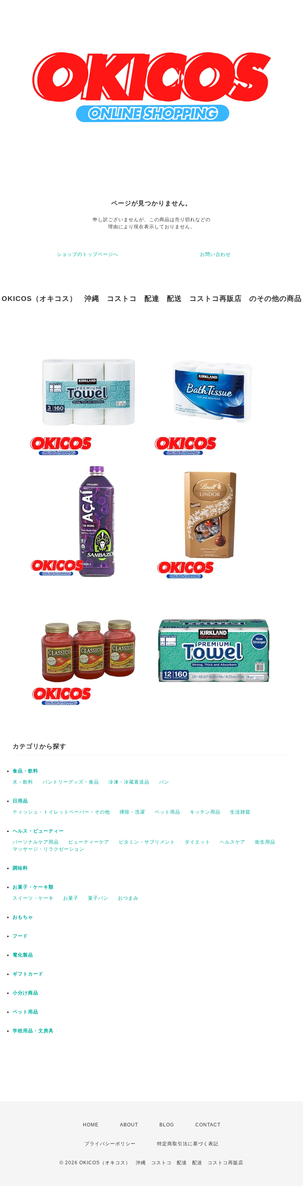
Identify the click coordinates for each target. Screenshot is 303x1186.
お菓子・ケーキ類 (33, 887)
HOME (91, 1125)
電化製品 (23, 955)
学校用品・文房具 (33, 1031)
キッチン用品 (205, 812)
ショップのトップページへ (87, 254)
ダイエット (197, 842)
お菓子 (71, 898)
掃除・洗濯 (132, 812)
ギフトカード (28, 974)
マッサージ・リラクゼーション (48, 849)
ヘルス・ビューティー (38, 831)
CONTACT (208, 1125)
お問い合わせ (215, 254)
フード (20, 936)
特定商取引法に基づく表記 (188, 1144)
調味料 (20, 868)
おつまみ (128, 898)
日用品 (20, 801)
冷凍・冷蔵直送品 (129, 782)
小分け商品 (25, 993)
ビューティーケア (88, 842)
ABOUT (129, 1125)
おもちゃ (23, 917)
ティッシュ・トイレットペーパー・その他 (61, 812)
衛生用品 (265, 842)
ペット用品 (167, 812)
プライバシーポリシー (110, 1144)
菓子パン (98, 898)
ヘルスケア (232, 842)
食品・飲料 (25, 771)
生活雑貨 (240, 812)
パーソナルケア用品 (36, 842)
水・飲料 (23, 782)
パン (164, 782)
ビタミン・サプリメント (147, 842)
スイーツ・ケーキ (33, 898)
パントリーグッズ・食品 (71, 782)
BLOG (166, 1125)
